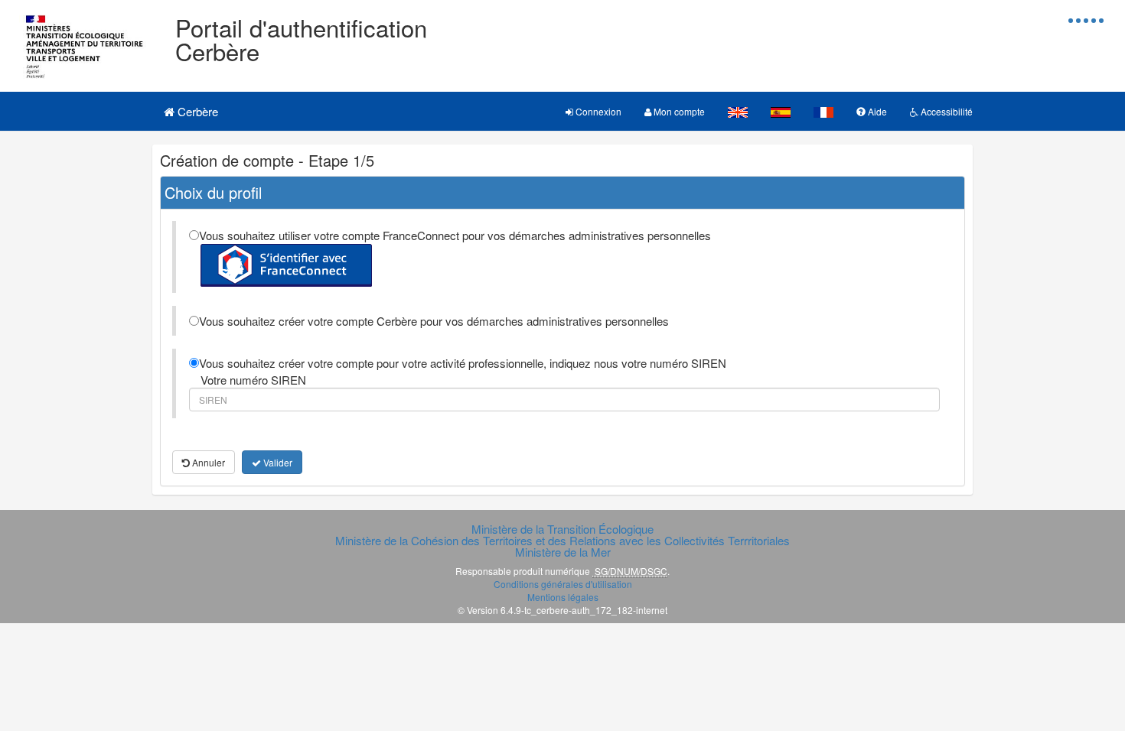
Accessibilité (945, 111)
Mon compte (678, 111)
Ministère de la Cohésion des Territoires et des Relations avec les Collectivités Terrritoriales (562, 540)
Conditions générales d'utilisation (563, 583)
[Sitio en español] (780, 111)
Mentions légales (562, 596)
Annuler (207, 462)
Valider (276, 462)
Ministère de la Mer (563, 552)
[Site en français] (823, 111)
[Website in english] (737, 111)
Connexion (597, 111)
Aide (876, 111)
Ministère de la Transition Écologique (562, 529)
